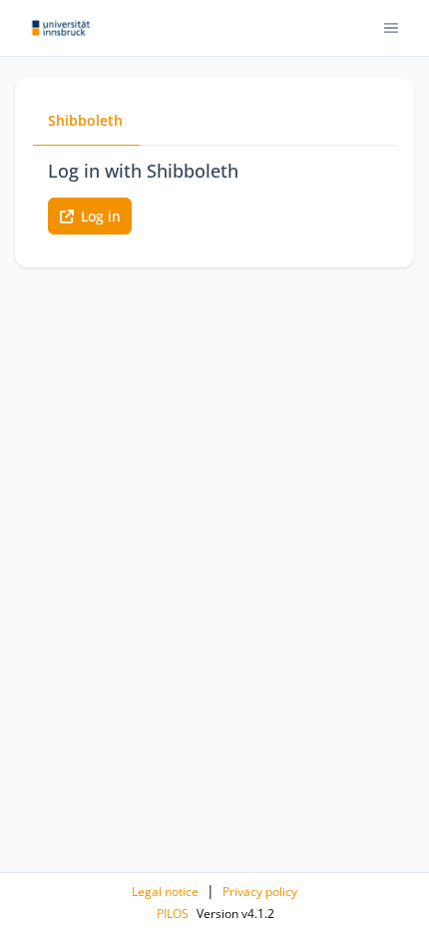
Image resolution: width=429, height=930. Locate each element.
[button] (391, 28)
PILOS (173, 913)
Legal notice (165, 891)
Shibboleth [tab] (85, 120)
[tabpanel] (214, 196)
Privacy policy (259, 891)
